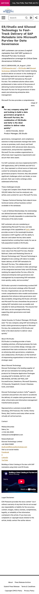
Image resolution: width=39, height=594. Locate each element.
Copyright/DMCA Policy (13, 591)
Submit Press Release (12, 586)
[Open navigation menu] (3, 18)
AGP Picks (5, 3)
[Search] (26, 18)
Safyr (28, 229)
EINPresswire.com (9, 68)
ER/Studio (22, 68)
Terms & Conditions (28, 586)
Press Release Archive (23, 582)
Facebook (5, 452)
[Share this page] (36, 18)
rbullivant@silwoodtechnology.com (14, 447)
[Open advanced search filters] (31, 18)
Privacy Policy (29, 591)
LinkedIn (5, 457)
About (10, 582)
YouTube (5, 460)
